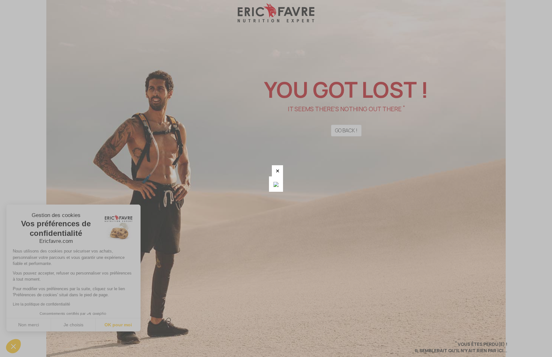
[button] (277, 170)
